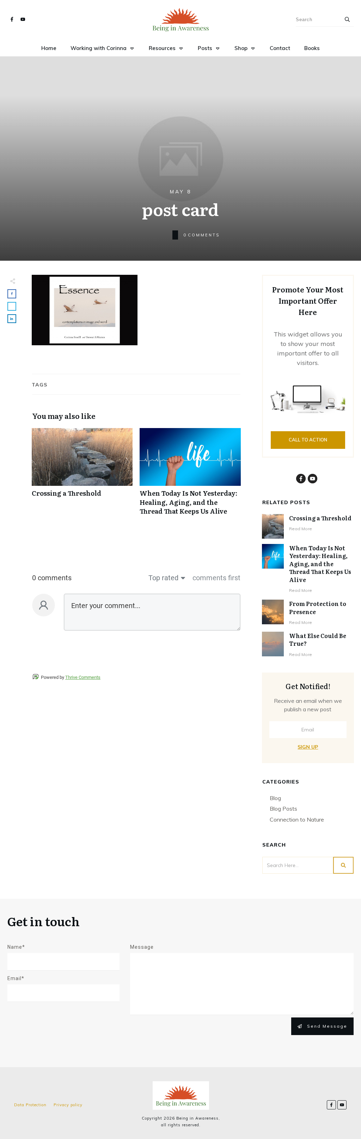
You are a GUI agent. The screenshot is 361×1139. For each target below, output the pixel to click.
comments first (216, 578)
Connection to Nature (297, 819)
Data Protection (30, 1104)
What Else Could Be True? (317, 639)
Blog (275, 797)
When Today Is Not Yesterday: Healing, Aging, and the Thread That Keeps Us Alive (190, 475)
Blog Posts (283, 808)
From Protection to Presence (317, 607)
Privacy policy (68, 1104)
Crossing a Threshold (82, 475)
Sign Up (308, 747)
